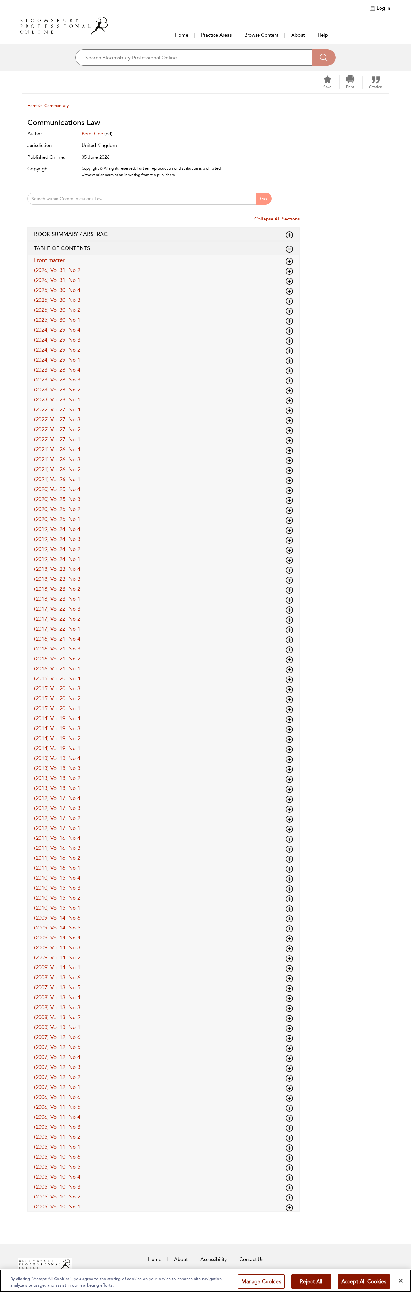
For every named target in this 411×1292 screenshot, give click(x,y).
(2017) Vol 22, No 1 (57, 628)
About (298, 35)
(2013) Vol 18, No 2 (57, 778)
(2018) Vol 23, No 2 (57, 589)
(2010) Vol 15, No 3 (57, 887)
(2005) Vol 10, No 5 (57, 1166)
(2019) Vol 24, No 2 (57, 549)
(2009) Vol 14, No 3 (57, 947)
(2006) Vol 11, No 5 (57, 1107)
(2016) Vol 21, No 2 (57, 658)
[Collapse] (289, 234)
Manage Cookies (261, 1282)
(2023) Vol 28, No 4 (57, 369)
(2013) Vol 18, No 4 (57, 758)
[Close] (401, 1281)
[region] (205, 1280)
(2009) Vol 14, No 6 (57, 917)
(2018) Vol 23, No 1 (57, 599)
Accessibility (213, 1259)
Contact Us (251, 1259)
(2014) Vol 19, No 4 (57, 718)
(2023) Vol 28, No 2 (57, 389)
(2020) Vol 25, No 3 (57, 499)
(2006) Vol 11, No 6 (57, 1097)
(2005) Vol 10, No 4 (57, 1176)
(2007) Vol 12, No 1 (57, 1087)
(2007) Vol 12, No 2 (57, 1077)
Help (323, 35)
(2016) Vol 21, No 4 (57, 638)
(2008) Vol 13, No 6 (57, 977)
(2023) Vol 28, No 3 (57, 379)
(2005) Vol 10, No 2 (57, 1196)
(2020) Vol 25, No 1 (57, 519)
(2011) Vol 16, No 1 (57, 868)
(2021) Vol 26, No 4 (57, 449)
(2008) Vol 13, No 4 (57, 997)
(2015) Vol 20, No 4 (57, 678)
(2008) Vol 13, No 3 (57, 1007)
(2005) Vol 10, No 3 (57, 1186)
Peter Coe (92, 134)
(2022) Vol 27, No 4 (57, 409)
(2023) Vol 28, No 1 (57, 399)
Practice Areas (216, 35)
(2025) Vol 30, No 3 (57, 300)
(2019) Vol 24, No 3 (57, 539)
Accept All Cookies (364, 1282)
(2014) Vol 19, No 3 (57, 728)
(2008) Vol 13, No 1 (57, 1027)
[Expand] (289, 249)
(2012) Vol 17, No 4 (57, 798)
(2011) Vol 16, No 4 (57, 838)
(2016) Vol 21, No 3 (57, 648)
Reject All (311, 1282)
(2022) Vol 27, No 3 (57, 419)
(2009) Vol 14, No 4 (57, 937)
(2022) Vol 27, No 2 (57, 429)
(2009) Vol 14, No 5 (57, 927)
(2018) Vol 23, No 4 (57, 569)
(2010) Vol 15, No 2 (57, 897)
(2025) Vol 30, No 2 (57, 310)
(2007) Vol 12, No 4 (57, 1057)
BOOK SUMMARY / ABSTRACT (72, 234)
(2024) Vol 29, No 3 (57, 339)
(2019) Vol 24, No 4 (57, 529)
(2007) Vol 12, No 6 (57, 1037)
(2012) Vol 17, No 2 (57, 818)
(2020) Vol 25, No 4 (57, 489)
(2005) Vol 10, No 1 (57, 1206)
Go (263, 199)
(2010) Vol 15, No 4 (57, 878)
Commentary (56, 105)
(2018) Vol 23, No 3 (57, 579)
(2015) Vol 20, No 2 (57, 698)
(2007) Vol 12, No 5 (57, 1047)
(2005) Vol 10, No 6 (57, 1156)
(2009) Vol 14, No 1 (57, 967)
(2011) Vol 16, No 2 (57, 858)
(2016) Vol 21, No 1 (57, 668)
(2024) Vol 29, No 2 (57, 349)
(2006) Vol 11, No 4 (57, 1117)
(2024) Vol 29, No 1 (57, 359)
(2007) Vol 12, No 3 (57, 1067)
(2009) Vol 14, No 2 (57, 957)
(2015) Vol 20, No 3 (57, 688)
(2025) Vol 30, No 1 (57, 320)
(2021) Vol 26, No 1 (57, 479)
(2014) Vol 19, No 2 (57, 738)
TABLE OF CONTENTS (62, 248)
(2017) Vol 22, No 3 (57, 609)
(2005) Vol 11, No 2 (57, 1137)
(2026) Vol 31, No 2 (57, 270)
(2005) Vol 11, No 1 (57, 1147)
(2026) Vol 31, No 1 (57, 280)
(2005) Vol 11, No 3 (57, 1127)
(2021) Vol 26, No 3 (57, 459)
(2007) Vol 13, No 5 (57, 987)
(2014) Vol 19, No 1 (57, 748)
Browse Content (261, 35)
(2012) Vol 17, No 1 (57, 828)
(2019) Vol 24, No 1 (57, 559)
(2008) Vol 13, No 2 (57, 1017)
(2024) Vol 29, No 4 (57, 330)
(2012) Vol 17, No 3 (57, 808)
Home (181, 35)
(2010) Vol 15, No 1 (57, 907)
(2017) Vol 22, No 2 (57, 618)
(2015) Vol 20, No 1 (57, 708)
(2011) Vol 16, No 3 (57, 848)
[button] (350, 82)
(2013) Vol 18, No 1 (57, 788)
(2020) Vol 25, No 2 (57, 509)
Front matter (49, 260)
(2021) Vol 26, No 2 (57, 469)
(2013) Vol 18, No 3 (57, 768)
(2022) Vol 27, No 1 (57, 439)
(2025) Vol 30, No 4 (57, 290)
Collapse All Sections (277, 219)
